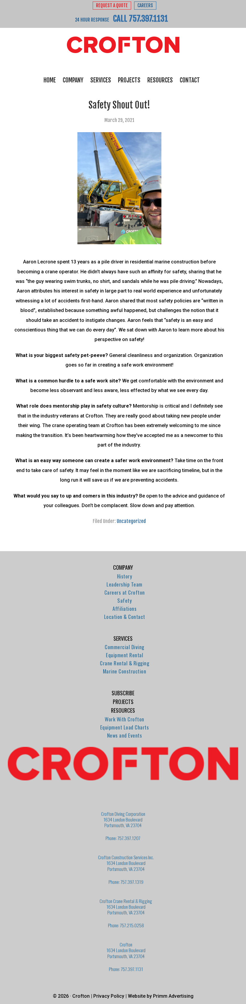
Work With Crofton (124, 719)
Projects (123, 701)
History (124, 576)
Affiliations (124, 608)
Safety (124, 600)
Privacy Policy (108, 996)
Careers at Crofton (124, 592)
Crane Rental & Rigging (124, 663)
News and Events (124, 735)
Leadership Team (124, 584)
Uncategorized (131, 521)
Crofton (123, 45)
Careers (145, 5)
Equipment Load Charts (124, 727)
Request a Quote (112, 5)
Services (123, 638)
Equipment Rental (124, 655)
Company (123, 567)
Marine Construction (124, 671)
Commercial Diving (124, 647)
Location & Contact (124, 616)
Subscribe (123, 693)
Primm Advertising (173, 996)
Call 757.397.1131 (140, 18)
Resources (123, 710)
